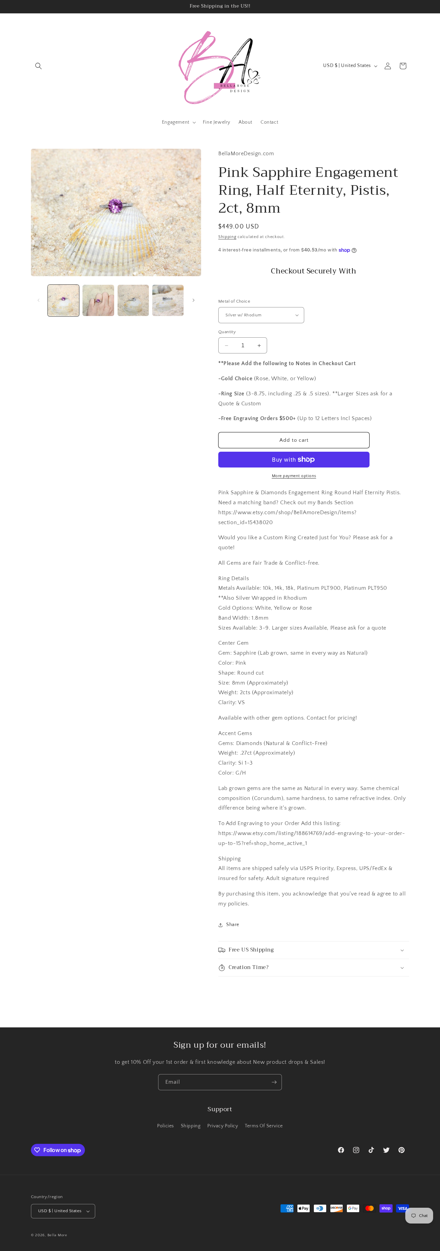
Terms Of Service (264, 1126)
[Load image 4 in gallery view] (168, 300)
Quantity (227, 331)
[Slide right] (193, 300)
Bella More (57, 1235)
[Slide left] (38, 300)
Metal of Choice (234, 301)
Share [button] (232, 924)
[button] (38, 66)
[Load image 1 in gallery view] (63, 300)
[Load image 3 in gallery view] (133, 300)
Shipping (227, 237)
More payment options (294, 476)
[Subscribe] (274, 1082)
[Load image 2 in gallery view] (98, 300)
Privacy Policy (222, 1126)
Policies (165, 1126)
